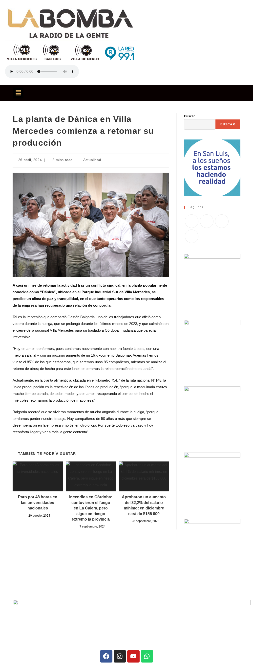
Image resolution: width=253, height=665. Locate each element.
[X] (191, 221)
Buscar (189, 116)
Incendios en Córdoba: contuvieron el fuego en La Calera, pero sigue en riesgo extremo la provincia (90, 508)
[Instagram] (222, 221)
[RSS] (191, 236)
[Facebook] (206, 221)
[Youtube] (133, 656)
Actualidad (92, 160)
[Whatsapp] (147, 656)
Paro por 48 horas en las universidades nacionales (37, 502)
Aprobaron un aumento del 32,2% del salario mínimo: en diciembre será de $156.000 (144, 505)
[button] (18, 93)
